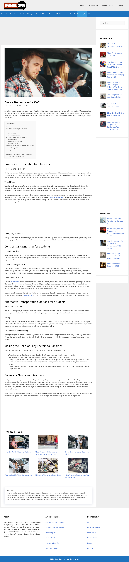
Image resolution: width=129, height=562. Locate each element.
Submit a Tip (92, 14)
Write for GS (93, 5)
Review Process (107, 5)
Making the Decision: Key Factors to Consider (19, 154)
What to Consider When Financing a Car (18, 475)
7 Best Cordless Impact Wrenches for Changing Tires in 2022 (115, 74)
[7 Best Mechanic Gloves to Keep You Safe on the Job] (78, 471)
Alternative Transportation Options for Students (20, 145)
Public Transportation (14, 148)
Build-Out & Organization (14, 14)
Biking (9, 150)
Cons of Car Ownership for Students (16, 137)
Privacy (89, 543)
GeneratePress (74, 559)
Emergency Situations (14, 135)
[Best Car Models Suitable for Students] (19, 448)
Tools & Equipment (29, 14)
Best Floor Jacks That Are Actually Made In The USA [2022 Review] (115, 64)
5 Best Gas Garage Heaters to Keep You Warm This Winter (114, 255)
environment (14, 282)
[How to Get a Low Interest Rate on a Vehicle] (78, 448)
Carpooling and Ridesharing (15, 152)
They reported (27, 295)
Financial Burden (12, 139)
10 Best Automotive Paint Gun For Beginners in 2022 (115, 221)
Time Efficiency (12, 133)
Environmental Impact (14, 143)
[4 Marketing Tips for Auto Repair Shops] (48, 471)
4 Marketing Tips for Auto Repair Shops (48, 475)
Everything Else (82, 14)
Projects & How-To (42, 14)
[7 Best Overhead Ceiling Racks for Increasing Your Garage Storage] (48, 448)
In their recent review (56, 197)
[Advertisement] (48, 30)
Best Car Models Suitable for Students (18, 452)
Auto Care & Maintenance (57, 14)
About (82, 5)
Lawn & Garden (71, 14)
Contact (120, 5)
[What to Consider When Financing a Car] (19, 471)
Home (3, 14)
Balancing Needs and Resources (15, 156)
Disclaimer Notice (93, 527)
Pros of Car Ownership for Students (16, 129)
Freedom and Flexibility (14, 131)
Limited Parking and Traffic (15, 141)
